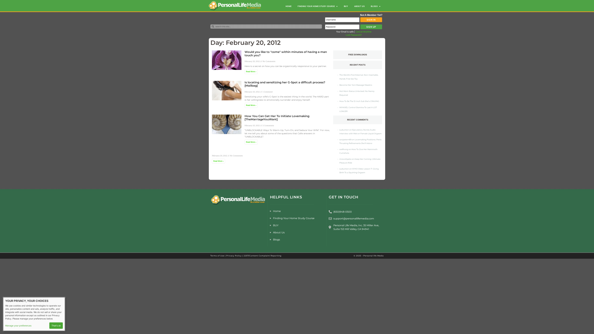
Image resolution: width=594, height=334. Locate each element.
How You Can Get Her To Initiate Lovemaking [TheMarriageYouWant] (277, 117)
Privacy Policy (234, 256)
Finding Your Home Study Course (316, 6)
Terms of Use (217, 256)
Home (288, 6)
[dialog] (34, 314)
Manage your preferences (18, 325)
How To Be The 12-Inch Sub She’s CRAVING (359, 101)
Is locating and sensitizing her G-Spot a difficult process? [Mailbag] (285, 84)
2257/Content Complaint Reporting (262, 256)
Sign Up (371, 27)
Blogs (374, 6)
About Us (359, 6)
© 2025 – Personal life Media (369, 256)
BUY (346, 6)
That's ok (56, 325)
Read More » (251, 72)
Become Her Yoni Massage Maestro (355, 85)
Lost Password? (354, 35)
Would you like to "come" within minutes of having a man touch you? (286, 53)
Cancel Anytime (363, 31)
